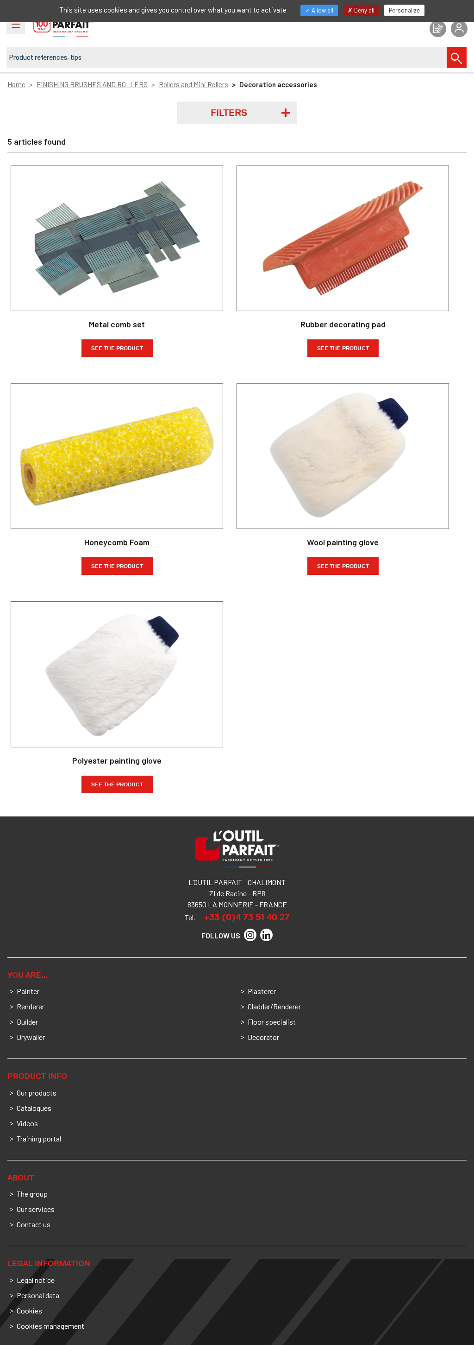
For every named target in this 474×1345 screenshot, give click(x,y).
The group (32, 1193)
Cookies (29, 1310)
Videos (27, 1123)
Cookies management (50, 1325)
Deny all (363, 10)
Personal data (38, 1295)
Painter (28, 991)
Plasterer (262, 991)
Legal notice (36, 1279)
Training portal (39, 1138)
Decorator (263, 1037)
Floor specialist (272, 1021)
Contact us (33, 1224)
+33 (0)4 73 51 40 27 (247, 917)
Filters (229, 112)
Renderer (30, 1006)
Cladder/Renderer (274, 1006)
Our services (36, 1209)
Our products (36, 1092)
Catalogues (34, 1107)
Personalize (404, 10)
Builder (27, 1021)
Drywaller (31, 1037)
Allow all (321, 10)
